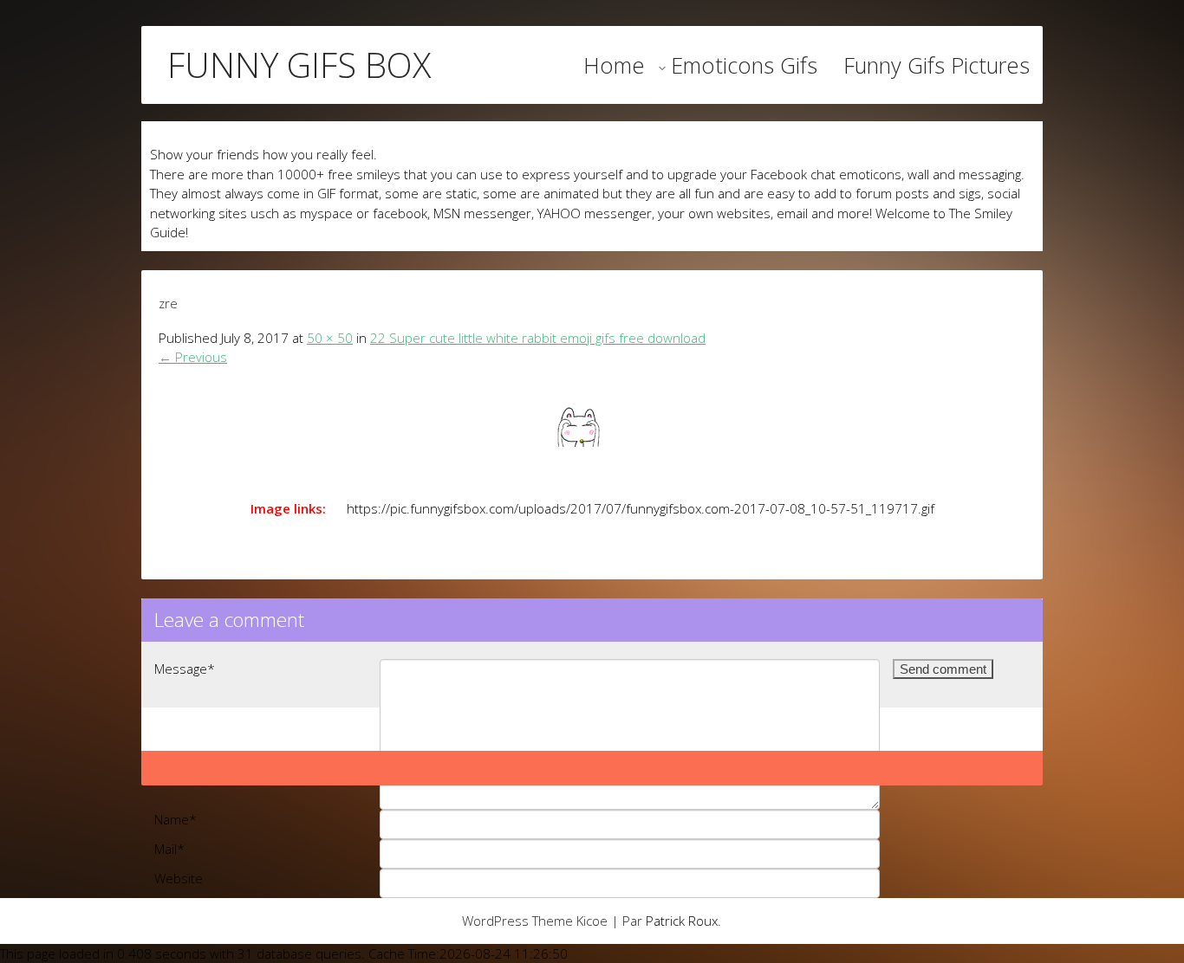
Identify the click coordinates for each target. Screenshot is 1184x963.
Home (614, 65)
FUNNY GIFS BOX (299, 65)
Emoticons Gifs (744, 65)
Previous (193, 356)
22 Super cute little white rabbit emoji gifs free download (538, 337)
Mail (169, 848)
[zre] (592, 427)
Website (178, 878)
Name (175, 819)
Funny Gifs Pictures (936, 65)
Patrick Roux (682, 920)
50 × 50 (330, 337)
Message (184, 668)
